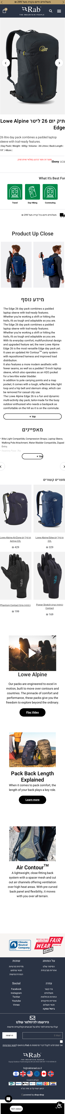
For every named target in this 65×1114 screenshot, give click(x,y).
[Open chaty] (8, 1098)
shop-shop (39, 1094)
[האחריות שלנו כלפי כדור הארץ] (20, 945)
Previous (6, 63)
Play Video (32, 712)
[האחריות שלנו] (48, 945)
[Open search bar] (50, 10)
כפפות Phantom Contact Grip (15, 605)
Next (59, 63)
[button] (59, 11)
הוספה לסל (16, 1109)
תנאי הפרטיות (9, 1045)
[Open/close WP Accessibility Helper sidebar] (59, 1105)
